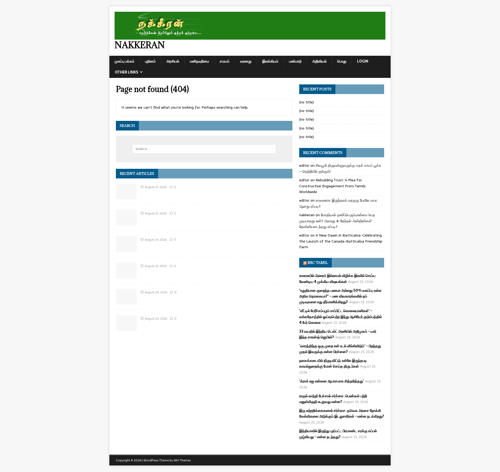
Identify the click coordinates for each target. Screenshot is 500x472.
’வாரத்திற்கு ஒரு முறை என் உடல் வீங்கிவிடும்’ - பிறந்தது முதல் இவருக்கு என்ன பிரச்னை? (340, 349)
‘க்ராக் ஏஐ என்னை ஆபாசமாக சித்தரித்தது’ (331, 381)
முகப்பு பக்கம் (124, 61)
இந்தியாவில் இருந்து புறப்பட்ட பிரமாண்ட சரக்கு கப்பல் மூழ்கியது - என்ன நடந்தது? (338, 433)
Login (362, 61)
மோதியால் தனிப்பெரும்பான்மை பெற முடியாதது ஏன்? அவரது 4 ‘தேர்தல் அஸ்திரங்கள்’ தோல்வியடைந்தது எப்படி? (337, 220)
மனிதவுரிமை (199, 61)
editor (304, 165)
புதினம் (150, 61)
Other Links (126, 72)
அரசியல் (172, 61)
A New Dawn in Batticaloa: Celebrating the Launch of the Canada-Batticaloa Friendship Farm (340, 241)
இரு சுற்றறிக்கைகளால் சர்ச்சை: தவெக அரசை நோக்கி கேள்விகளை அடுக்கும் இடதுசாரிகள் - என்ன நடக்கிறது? (341, 413)
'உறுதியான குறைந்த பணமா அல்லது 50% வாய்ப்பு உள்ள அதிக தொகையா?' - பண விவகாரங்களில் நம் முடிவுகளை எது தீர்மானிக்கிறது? (340, 296)
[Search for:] (204, 149)
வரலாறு (246, 61)
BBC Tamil (318, 262)
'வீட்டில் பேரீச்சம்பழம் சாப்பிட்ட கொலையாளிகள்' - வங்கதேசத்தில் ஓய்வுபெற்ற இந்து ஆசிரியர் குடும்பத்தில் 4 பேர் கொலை (340, 316)
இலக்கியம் (270, 61)
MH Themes (182, 460)
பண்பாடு (295, 61)
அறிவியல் (319, 61)
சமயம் (224, 61)
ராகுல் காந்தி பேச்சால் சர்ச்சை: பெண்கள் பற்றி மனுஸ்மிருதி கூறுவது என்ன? (333, 399)
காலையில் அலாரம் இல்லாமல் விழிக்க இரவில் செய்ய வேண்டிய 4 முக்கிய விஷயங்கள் (337, 278)
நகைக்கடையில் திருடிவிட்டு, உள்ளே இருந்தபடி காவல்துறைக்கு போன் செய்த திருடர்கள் (333, 363)
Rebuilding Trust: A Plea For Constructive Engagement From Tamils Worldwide (332, 186)
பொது (341, 61)
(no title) (306, 102)
